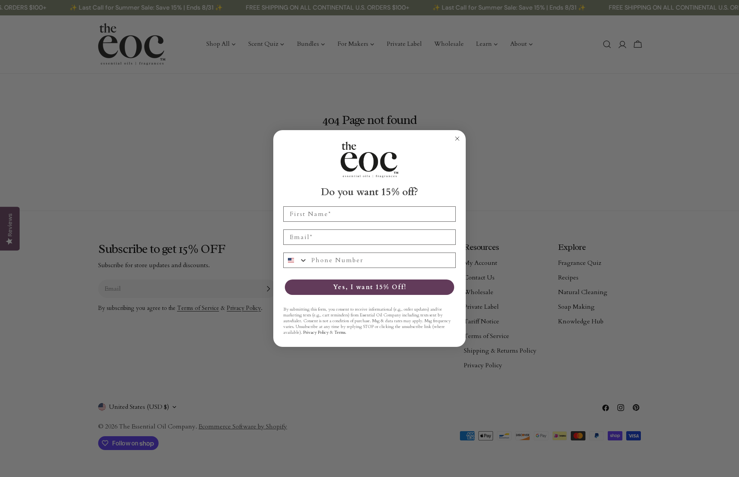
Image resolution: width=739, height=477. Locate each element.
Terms (339, 332)
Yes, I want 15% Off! (369, 287)
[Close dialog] (457, 138)
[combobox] (296, 260)
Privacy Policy (316, 332)
